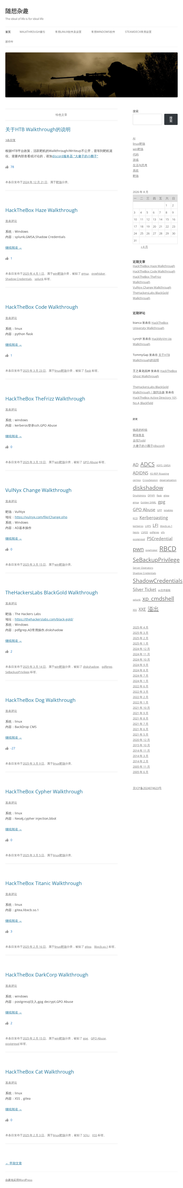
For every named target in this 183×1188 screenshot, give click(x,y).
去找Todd (139, 440)
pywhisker (98, 274)
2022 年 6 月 (140, 686)
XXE (142, 609)
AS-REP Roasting (159, 473)
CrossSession (150, 480)
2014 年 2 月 (140, 761)
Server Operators (143, 567)
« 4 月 (144, 247)
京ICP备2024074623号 (147, 788)
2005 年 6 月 (140, 772)
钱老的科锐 (140, 430)
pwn (138, 549)
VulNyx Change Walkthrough (38, 490)
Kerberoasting (153, 517)
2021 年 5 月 (140, 734)
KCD (135, 518)
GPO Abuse (90, 462)
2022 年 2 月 (140, 697)
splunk (39, 279)
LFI (155, 525)
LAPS (148, 526)
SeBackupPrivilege (17, 672)
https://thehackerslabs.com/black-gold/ (44, 619)
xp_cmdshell (158, 598)
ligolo (136, 532)
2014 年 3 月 (140, 756)
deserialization (168, 480)
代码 (136, 154)
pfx (163, 532)
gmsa (85, 274)
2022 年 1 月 (140, 702)
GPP (159, 510)
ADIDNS (140, 473)
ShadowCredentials (158, 580)
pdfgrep (107, 667)
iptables (168, 510)
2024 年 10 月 (141, 659)
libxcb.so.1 (101, 947)
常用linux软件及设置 (68, 32)
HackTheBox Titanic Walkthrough (43, 883)
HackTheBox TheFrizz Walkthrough (45, 398)
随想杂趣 (17, 11)
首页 (8, 32)
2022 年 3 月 (140, 692)
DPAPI (151, 495)
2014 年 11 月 (141, 750)
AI (134, 138)
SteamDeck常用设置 (138, 32)
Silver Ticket (144, 589)
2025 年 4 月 (140, 627)
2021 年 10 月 (141, 708)
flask (88, 371)
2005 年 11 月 (141, 767)
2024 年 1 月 (140, 681)
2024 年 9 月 (140, 665)
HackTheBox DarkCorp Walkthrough (46, 974)
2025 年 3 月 (140, 633)
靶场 (59, 182)
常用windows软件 (103, 32)
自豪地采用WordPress (18, 1180)
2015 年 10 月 (141, 745)
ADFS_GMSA (163, 465)
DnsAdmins (139, 495)
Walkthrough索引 (32, 32)
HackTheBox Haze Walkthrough (41, 210)
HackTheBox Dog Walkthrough (40, 700)
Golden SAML (148, 502)
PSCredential (160, 538)
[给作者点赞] (7, 167)
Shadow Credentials (18, 279)
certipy (137, 480)
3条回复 (10, 140)
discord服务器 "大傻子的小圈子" (75, 156)
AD (136, 465)
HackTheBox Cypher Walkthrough (44, 791)
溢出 (153, 608)
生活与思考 (140, 165)
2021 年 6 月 (140, 729)
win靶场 (58, 274)
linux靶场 (60, 371)
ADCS (147, 464)
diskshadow (91, 667)
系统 (136, 170)
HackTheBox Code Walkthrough (41, 306)
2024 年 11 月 (141, 654)
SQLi (86, 1135)
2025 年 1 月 (140, 643)
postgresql (12, 1044)
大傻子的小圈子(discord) (149, 446)
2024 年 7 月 (140, 676)
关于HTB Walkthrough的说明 (38, 129)
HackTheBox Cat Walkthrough (39, 1071)
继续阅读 (13, 247)
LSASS (144, 532)
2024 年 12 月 (141, 649)
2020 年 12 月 (141, 740)
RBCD (167, 548)
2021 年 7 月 (140, 724)
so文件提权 (164, 590)
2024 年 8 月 (140, 670)
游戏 (136, 160)
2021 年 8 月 (140, 718)
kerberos (138, 526)
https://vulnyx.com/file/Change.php (41, 517)
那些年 (9, 42)
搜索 (136, 111)
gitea (88, 947)
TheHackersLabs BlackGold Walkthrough (51, 592)
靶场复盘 (138, 435)
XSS (94, 1135)
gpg (85, 1038)
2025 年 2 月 (140, 638)
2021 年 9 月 (140, 713)
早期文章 (13, 1163)
